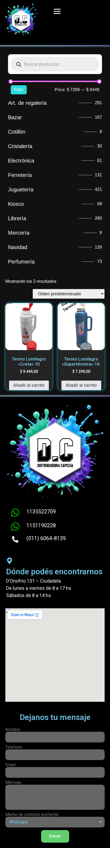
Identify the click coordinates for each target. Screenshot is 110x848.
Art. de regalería (27, 103)
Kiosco (16, 204)
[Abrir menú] (55, 11)
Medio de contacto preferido (32, 814)
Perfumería (21, 262)
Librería (17, 218)
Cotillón (16, 132)
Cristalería (20, 146)
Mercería (18, 233)
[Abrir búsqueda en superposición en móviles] (55, 64)
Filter (18, 89)
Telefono (13, 747)
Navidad (17, 247)
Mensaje (13, 782)
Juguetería (20, 189)
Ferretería (20, 175)
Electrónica (21, 161)
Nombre (12, 729)
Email (10, 765)
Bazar (15, 117)
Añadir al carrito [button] (29, 385)
